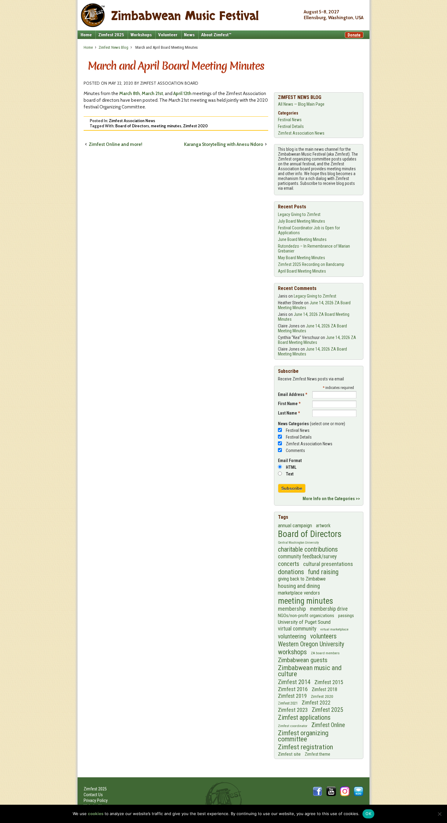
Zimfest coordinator (292, 726)
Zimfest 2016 (293, 689)
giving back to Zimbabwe (302, 579)
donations (291, 572)
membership (292, 609)
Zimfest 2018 (324, 689)
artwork (323, 525)
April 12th (182, 93)
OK (368, 813)
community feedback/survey (307, 556)
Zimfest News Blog (113, 47)
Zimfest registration (305, 747)
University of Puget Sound (304, 622)
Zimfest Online (328, 725)
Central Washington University (298, 543)
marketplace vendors (299, 593)
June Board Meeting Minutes (302, 239)
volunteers (323, 636)
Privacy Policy (96, 800)
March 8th (129, 93)
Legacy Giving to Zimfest (299, 214)
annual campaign (295, 525)
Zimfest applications (304, 717)
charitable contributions (308, 549)
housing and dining (299, 585)
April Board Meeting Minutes (302, 271)
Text (289, 474)
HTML (291, 467)
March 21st (152, 93)
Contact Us (93, 794)
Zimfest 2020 (195, 125)
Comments (295, 450)
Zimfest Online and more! (115, 144)
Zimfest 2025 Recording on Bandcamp (311, 264)
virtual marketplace (334, 629)
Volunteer (168, 34)
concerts (288, 563)
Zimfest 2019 (292, 696)
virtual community (297, 629)
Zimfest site (289, 754)
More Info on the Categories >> (331, 498)
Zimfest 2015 (328, 682)
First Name (289, 403)
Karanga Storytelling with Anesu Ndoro (223, 144)
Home (86, 34)
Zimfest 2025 (111, 34)
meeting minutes (166, 125)
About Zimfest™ (216, 34)
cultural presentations (328, 564)
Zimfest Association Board (169, 83)
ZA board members (325, 653)
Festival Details (291, 126)
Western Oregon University (311, 644)
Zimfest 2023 (293, 710)
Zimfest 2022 (316, 703)
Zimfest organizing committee (303, 736)
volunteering (292, 636)
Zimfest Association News (132, 120)
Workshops (141, 34)
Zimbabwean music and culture (310, 671)
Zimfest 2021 (288, 703)
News (189, 34)
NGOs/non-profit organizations (306, 615)
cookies (95, 813)
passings (346, 615)
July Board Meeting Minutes (301, 221)
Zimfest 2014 (294, 682)
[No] (439, 814)
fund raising (323, 572)
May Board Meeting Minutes (301, 257)
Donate (354, 35)
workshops (292, 652)
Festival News (290, 119)
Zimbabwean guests (302, 660)
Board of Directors (132, 125)
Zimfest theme (317, 754)
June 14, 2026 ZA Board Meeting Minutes (317, 340)
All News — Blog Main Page (301, 104)
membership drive (329, 609)
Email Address (292, 394)
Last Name (289, 413)
